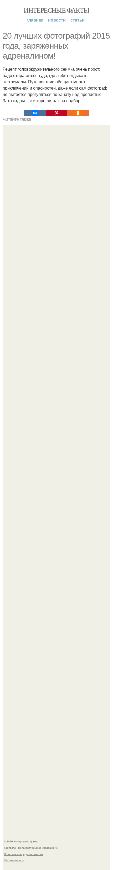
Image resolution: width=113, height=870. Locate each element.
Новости (57, 20)
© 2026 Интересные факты (21, 841)
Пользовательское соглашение (38, 848)
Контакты (10, 848)
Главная (35, 20)
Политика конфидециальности (23, 854)
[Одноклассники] (78, 113)
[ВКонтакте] (35, 113)
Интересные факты (56, 10)
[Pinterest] (56, 113)
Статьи (77, 20)
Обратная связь (14, 860)
